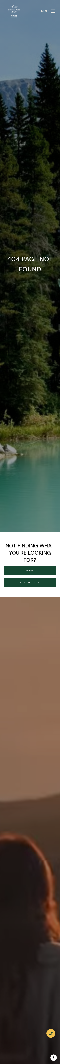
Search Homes (30, 582)
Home (30, 570)
